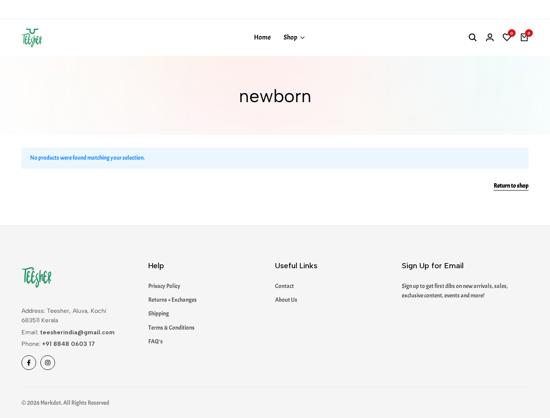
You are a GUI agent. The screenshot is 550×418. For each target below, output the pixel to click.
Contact (284, 286)
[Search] (472, 37)
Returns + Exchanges (172, 299)
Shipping (158, 313)
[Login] (489, 37)
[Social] (28, 362)
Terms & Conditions (171, 327)
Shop (290, 37)
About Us (286, 299)
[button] (507, 37)
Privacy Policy (164, 286)
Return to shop (511, 186)
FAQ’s (155, 341)
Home (262, 37)
